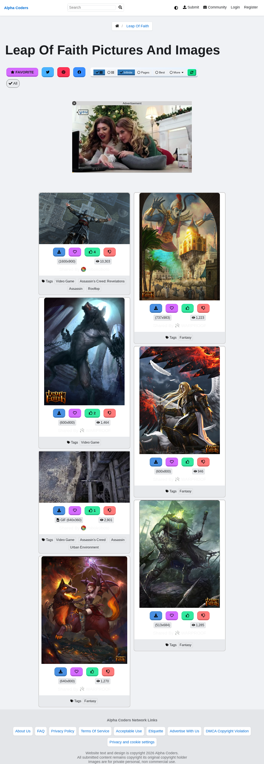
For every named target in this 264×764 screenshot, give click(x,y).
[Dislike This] (110, 413)
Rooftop (94, 288)
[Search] (120, 7)
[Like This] (92, 671)
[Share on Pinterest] (63, 72)
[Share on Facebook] (79, 72)
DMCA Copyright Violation (227, 731)
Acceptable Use (129, 731)
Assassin (75, 288)
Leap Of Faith (137, 26)
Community (217, 7)
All (14, 83)
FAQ (41, 731)
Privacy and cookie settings (132, 742)
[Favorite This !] (75, 413)
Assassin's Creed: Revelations (102, 281)
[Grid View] (99, 72)
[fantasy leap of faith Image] (84, 663)
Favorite (24, 72)
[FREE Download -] (59, 413)
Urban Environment (84, 547)
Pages (145, 72)
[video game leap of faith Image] (84, 404)
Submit (192, 7)
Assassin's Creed (93, 540)
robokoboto (98, 269)
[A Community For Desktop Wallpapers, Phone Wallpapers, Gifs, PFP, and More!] (117, 26)
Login (235, 7)
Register (251, 7)
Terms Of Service (95, 731)
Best (161, 72)
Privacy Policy (62, 731)
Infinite (128, 72)
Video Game (65, 281)
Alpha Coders (16, 8)
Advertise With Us (184, 731)
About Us (23, 731)
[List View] (111, 72)
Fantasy (90, 701)
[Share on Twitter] (48, 72)
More (177, 72)
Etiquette (155, 731)
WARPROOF (98, 430)
